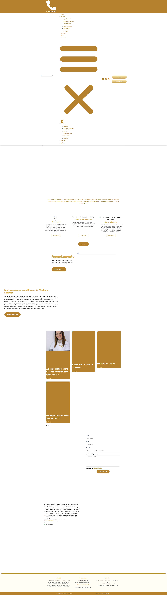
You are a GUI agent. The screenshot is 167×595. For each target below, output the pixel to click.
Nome (87, 435)
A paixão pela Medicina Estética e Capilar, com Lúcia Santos (57, 372)
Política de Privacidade (97, 468)
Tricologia (66, 126)
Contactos (63, 37)
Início (62, 14)
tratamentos (56, 230)
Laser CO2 (66, 31)
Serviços (63, 16)
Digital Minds (106, 593)
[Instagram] (106, 79)
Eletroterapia (66, 30)
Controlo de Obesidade (69, 21)
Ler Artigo (48, 378)
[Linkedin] (109, 79)
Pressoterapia (67, 135)
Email (87, 441)
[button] (78, 79)
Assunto (88, 447)
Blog (62, 35)
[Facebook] (103, 79)
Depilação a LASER (106, 363)
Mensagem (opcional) (92, 454)
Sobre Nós (63, 33)
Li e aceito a (94, 468)
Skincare (65, 24)
